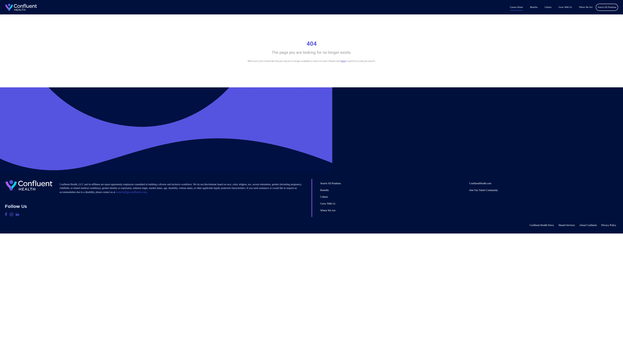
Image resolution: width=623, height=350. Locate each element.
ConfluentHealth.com (480, 183)
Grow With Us (565, 7)
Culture (548, 7)
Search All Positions (330, 183)
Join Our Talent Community (483, 190)
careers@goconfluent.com (131, 192)
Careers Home (516, 7)
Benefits (533, 7)
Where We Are (585, 7)
